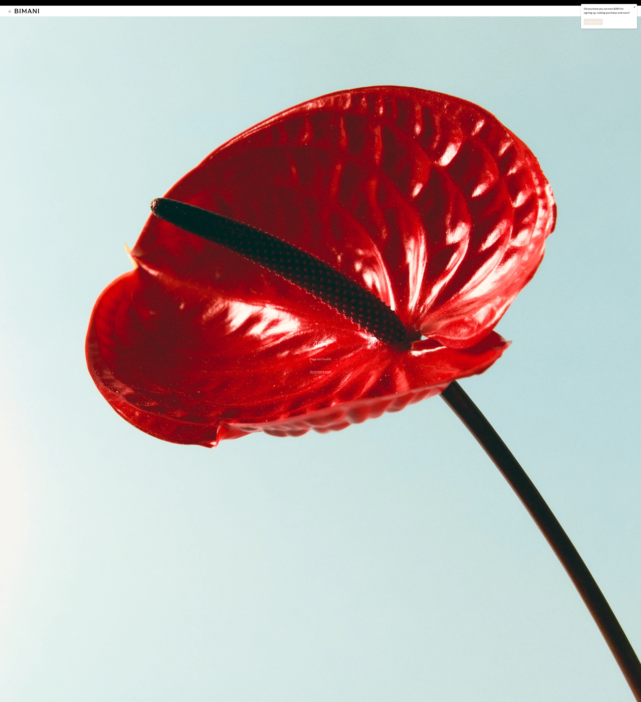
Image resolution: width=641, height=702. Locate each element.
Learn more (593, 22)
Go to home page (320, 371)
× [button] (634, 7)
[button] (10, 11)
